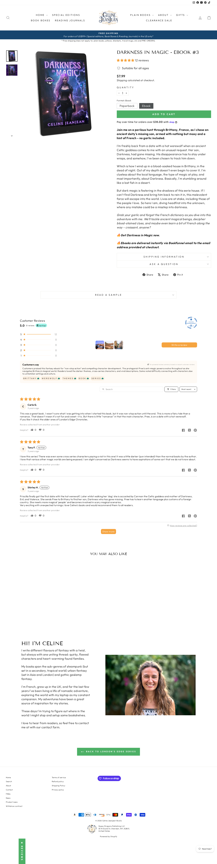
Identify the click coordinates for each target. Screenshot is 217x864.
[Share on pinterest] (195, 430)
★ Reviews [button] (22, 851)
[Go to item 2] (109, 345)
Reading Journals (70, 20)
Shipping (122, 80)
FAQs (8, 794)
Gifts (181, 14)
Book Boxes (40, 20)
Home (40, 14)
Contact (9, 790)
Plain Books (140, 14)
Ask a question (164, 264)
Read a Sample (108, 294)
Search (9, 781)
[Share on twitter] (189, 430)
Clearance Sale (159, 20)
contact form (50, 727)
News (8, 798)
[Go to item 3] (118, 345)
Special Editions (66, 14)
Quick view (30, 608)
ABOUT (163, 14)
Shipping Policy (58, 785)
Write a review (179, 344)
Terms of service (59, 777)
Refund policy (58, 781)
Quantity (125, 87)
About (8, 785)
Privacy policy (58, 790)
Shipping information (163, 256)
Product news (11, 802)
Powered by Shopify (108, 836)
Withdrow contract (14, 806)
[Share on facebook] (183, 430)
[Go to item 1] (100, 345)
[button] (126, 60)
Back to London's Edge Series (110, 751)
